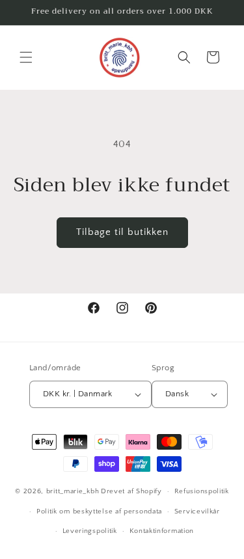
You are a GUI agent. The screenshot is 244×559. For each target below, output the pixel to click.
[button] (26, 57)
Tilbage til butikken (122, 232)
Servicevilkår (197, 511)
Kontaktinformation (162, 531)
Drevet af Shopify (131, 491)
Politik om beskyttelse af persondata (99, 511)
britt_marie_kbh (73, 491)
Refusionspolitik (201, 491)
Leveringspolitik (89, 531)
